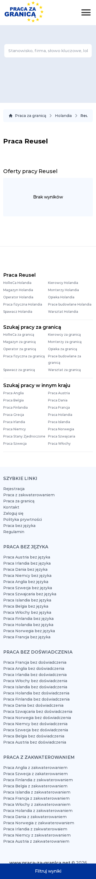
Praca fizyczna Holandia (22, 304)
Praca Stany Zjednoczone (24, 436)
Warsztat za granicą (64, 370)
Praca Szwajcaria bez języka (29, 594)
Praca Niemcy (14, 429)
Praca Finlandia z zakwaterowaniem (38, 780)
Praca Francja (59, 407)
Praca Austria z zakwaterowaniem (36, 841)
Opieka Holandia (61, 297)
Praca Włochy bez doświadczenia (35, 680)
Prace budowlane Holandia (69, 304)
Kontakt (11, 507)
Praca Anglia (13, 393)
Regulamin (13, 531)
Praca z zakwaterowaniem (29, 495)
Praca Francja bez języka (26, 637)
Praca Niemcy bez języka (27, 575)
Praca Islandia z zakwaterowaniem (36, 792)
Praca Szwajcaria (61, 436)
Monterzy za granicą (65, 342)
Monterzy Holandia (63, 290)
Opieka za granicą (62, 349)
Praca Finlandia (15, 407)
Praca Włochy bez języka (27, 612)
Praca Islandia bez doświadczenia (35, 687)
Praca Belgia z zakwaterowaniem (35, 786)
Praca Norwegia (61, 429)
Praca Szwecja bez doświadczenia (35, 730)
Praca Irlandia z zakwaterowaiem (35, 829)
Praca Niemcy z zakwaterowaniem (37, 835)
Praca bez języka (19, 525)
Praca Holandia (60, 415)
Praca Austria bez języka (26, 557)
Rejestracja (14, 488)
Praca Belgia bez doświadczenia (33, 736)
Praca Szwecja (15, 444)
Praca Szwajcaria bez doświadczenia (37, 711)
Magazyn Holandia (18, 290)
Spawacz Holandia (17, 312)
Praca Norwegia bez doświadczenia (37, 717)
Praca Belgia (13, 400)
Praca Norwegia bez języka (29, 630)
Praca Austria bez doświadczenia (34, 742)
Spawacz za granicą (19, 370)
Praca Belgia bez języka (25, 606)
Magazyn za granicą (19, 342)
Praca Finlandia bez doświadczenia (36, 699)
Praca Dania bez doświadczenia (33, 705)
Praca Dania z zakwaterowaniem (35, 816)
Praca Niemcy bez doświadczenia (35, 723)
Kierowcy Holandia (63, 283)
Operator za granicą (19, 349)
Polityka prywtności (22, 519)
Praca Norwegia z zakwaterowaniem (38, 823)
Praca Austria (59, 393)
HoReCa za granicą (18, 335)
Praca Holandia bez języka (28, 624)
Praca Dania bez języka (25, 569)
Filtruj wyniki (48, 871)
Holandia (63, 115)
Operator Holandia (18, 297)
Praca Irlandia (14, 422)
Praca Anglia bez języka (25, 581)
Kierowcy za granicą (64, 335)
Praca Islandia (59, 422)
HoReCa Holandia (17, 283)
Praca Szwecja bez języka (27, 587)
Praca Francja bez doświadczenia (34, 662)
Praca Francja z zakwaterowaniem (36, 798)
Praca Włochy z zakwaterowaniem (36, 804)
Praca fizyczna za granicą (24, 356)
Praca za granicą (30, 115)
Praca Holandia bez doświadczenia (36, 693)
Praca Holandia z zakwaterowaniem (38, 810)
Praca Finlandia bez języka (28, 618)
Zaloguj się (13, 513)
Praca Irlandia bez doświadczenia (35, 674)
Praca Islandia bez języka (27, 600)
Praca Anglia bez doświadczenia (33, 668)
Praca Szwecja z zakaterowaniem (35, 773)
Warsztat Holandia (63, 312)
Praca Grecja (13, 415)
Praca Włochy (59, 444)
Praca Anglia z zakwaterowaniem (35, 767)
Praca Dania (57, 400)
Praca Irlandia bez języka (27, 563)
